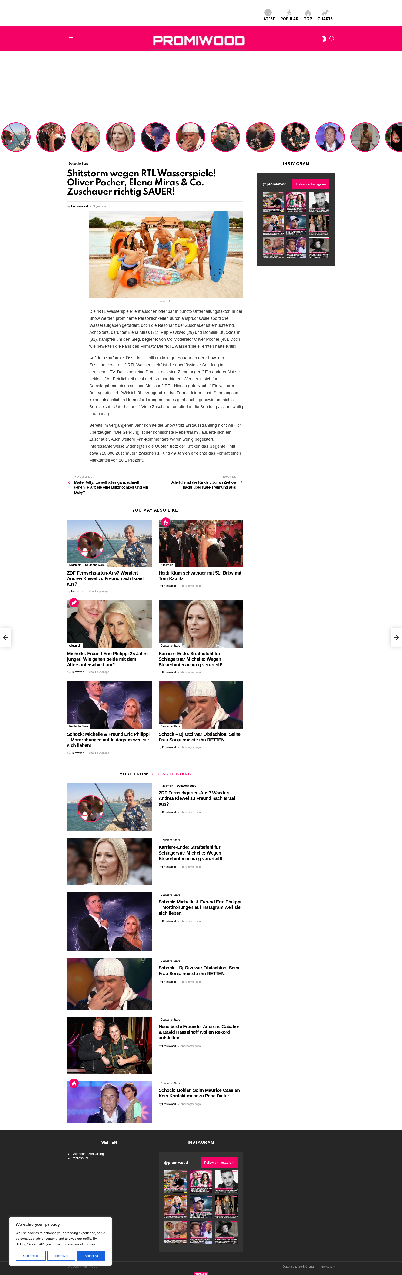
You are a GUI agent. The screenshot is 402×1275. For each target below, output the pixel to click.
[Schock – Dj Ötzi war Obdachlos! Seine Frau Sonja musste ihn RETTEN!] (201, 705)
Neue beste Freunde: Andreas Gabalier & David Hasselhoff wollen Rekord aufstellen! (295, 139)
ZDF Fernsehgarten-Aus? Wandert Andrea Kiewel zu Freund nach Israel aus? (15, 139)
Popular (289, 19)
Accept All (91, 1256)
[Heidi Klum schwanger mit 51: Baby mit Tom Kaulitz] (201, 543)
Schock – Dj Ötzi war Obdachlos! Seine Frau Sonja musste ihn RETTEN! (189, 141)
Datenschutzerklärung (88, 1154)
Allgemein (75, 565)
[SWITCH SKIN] (324, 38)
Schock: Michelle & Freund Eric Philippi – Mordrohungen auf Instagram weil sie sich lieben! (155, 138)
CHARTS (325, 19)
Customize (30, 1256)
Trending (74, 602)
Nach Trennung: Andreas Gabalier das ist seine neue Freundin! (225, 143)
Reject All (61, 1256)
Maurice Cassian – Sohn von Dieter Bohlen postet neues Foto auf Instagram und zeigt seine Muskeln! (365, 138)
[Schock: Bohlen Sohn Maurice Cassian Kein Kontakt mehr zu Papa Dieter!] (109, 1102)
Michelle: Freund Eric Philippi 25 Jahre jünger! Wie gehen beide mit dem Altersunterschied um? (86, 138)
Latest (268, 19)
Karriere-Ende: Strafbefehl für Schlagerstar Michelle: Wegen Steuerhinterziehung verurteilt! (121, 139)
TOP (308, 19)
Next (399, 137)
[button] (273, 202)
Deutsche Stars (95, 565)
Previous (2, 137)
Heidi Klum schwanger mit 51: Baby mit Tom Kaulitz (51, 143)
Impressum (80, 1158)
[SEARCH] (332, 38)
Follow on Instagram (311, 184)
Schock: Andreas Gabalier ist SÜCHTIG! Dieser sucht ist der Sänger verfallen (260, 141)
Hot (165, 522)
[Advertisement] (201, 86)
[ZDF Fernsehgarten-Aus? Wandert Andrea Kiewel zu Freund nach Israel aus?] (109, 543)
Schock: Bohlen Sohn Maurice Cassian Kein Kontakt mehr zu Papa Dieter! (329, 141)
